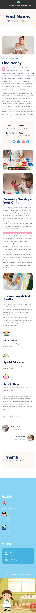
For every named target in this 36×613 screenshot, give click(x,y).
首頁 (8, 21)
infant (11, 416)
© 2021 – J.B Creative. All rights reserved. (18, 574)
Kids (17, 58)
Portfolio (15, 21)
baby (4, 416)
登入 (11, 461)
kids (18, 416)
